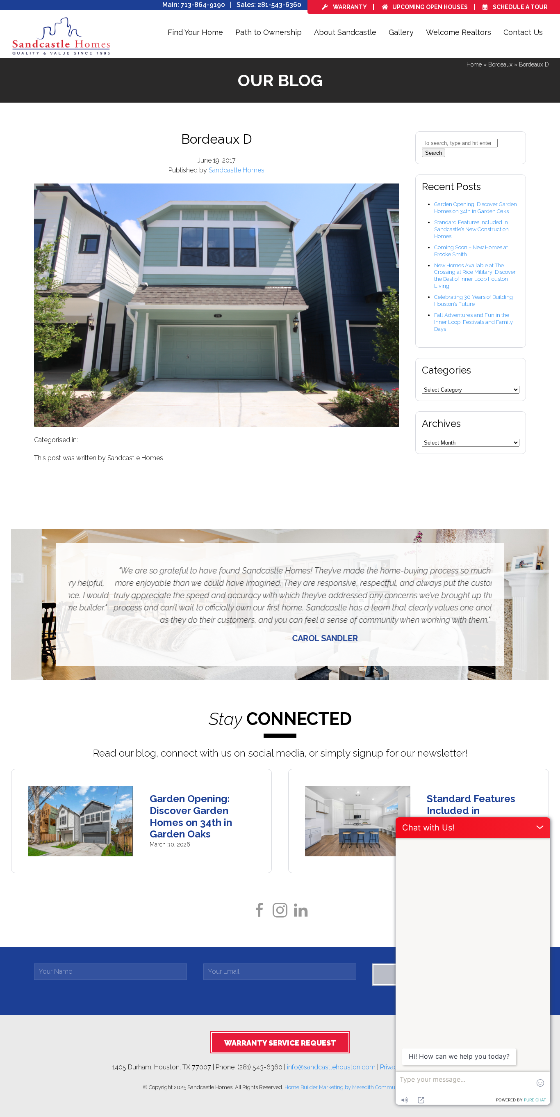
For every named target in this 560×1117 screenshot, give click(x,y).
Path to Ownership (268, 32)
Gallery (401, 32)
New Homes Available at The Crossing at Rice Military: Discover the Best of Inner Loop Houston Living (475, 275)
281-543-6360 (279, 5)
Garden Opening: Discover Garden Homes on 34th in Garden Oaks (475, 207)
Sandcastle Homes (236, 170)
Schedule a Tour (520, 7)
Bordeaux (500, 64)
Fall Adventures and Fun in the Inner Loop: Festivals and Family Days (473, 322)
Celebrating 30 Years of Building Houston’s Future (473, 300)
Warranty (349, 7)
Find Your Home (195, 32)
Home (474, 64)
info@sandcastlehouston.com (331, 1067)
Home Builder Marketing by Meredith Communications (351, 1087)
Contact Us (523, 32)
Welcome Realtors (458, 32)
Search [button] (433, 153)
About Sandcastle (345, 32)
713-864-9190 (203, 5)
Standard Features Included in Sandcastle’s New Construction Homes (471, 229)
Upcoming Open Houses (430, 7)
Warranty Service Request (280, 1043)
